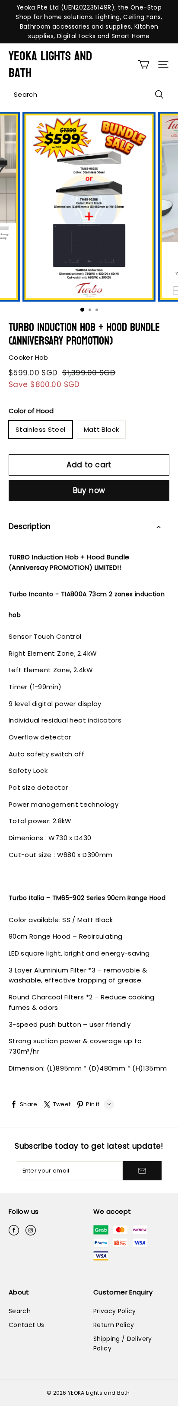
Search (20, 1311)
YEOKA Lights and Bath (50, 65)
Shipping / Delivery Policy (122, 1343)
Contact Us (26, 1325)
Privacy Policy (114, 1311)
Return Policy (113, 1325)
